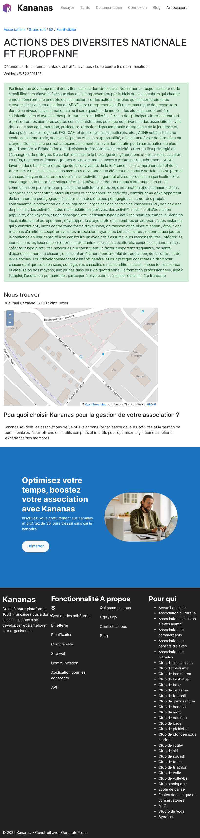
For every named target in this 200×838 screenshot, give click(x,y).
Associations (177, 7)
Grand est (37, 29)
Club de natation (173, 717)
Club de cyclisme (173, 690)
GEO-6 (151, 404)
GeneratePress (74, 832)
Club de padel (170, 723)
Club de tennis (171, 761)
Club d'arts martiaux (176, 662)
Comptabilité (62, 644)
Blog (156, 7)
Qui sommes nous (115, 607)
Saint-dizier (66, 29)
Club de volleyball (174, 778)
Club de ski (168, 750)
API (54, 687)
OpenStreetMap (95, 404)
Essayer (67, 7)
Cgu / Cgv (108, 617)
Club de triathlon (173, 767)
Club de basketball (174, 679)
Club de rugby (171, 745)
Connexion (137, 7)
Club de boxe (170, 684)
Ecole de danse (172, 789)
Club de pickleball (174, 728)
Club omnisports (173, 783)
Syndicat (166, 817)
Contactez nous (113, 626)
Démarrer (35, 546)
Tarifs (85, 7)
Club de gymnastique (177, 701)
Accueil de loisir (172, 607)
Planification (61, 634)
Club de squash (172, 756)
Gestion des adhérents (70, 615)
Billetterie (59, 625)
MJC (162, 806)
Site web (58, 653)
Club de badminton (175, 673)
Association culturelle (177, 613)
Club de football (172, 695)
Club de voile (170, 772)
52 (51, 29)
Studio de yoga (171, 811)
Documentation (109, 7)
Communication (64, 663)
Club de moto (170, 712)
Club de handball (173, 706)
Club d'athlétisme (174, 668)
